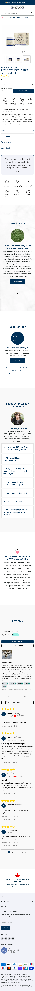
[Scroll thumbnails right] (32, 59)
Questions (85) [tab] (25, 697)
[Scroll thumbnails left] (2, 59)
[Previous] (7, 262)
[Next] (28, 262)
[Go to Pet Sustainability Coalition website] (10, 953)
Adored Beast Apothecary (10, 67)
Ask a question (17, 646)
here (26, 586)
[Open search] (3, 702)
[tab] (17, 293)
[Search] (31, 13)
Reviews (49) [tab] (9, 697)
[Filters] (8, 702)
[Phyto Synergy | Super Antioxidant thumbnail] (10, 59)
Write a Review (17, 642)
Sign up (5, 928)
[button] (5, 76)
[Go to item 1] (7, 654)
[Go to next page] (29, 852)
